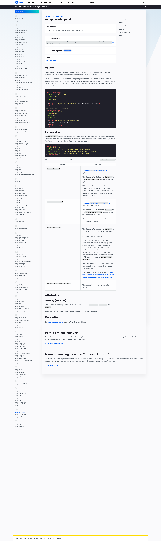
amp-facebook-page (21, 144)
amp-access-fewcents (22, 28)
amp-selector (19, 336)
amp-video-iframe (20, 393)
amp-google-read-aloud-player (25, 174)
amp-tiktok (18, 370)
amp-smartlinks (20, 346)
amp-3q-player (20, 21)
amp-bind (18, 80)
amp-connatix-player (21, 101)
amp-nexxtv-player (21, 278)
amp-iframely (19, 190)
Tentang (30, 2)
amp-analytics (19, 51)
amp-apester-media (21, 59)
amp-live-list (19, 247)
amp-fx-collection (20, 155)
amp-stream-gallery (21, 358)
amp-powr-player (20, 311)
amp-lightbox (19, 240)
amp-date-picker (20, 118)
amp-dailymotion (20, 111)
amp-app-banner (20, 61)
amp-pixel (18, 303)
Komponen (59, 16)
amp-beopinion (20, 77)
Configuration (124, 26)
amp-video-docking (21, 391)
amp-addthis (19, 49)
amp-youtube (19, 426)
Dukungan (88, 2)
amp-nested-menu (21, 273)
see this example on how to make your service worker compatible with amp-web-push (98, 274)
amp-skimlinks (19, 341)
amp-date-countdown (22, 113)
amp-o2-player (19, 285)
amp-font (18, 151)
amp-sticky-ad (19, 356)
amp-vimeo (18, 398)
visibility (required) (125, 32)
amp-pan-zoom (20, 299)
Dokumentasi (44, 2)
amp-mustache (20, 266)
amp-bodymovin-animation (23, 82)
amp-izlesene (19, 214)
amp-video (18, 395)
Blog (79, 2)
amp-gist (18, 170)
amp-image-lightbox (21, 195)
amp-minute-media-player (23, 261)
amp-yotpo (18, 424)
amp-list (17, 245)
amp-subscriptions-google (23, 360)
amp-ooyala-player (21, 289)
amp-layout (18, 235)
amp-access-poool (21, 32)
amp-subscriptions (21, 363)
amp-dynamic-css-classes (23, 122)
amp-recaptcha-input (22, 320)
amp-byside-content (21, 89)
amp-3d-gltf (19, 18)
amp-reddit (18, 322)
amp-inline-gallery (21, 205)
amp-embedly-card (21, 129)
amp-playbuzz (19, 306)
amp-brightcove (20, 87)
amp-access (19, 37)
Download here (95, 170)
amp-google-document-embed (24, 172)
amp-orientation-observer (23, 292)
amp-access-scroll (20, 35)
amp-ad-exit (19, 44)
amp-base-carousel (21, 75)
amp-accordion (20, 40)
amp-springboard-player (23, 353)
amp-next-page (20, 275)
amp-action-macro (21, 42)
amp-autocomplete (21, 68)
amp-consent (19, 104)
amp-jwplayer (19, 221)
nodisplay (67, 51)
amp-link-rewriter (20, 242)
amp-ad (17, 47)
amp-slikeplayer (20, 344)
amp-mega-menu (20, 256)
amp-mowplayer (20, 264)
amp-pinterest (19, 301)
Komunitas (58, 2)
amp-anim (18, 54)
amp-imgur (18, 202)
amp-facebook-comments (23, 139)
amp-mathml (19, 254)
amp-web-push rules (55, 322)
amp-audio (18, 63)
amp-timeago (19, 372)
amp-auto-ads (19, 66)
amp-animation (20, 56)
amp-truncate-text (21, 374)
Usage (121, 22)
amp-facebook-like (21, 141)
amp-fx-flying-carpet (21, 158)
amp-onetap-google (21, 287)
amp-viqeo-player (20, 403)
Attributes (122, 29)
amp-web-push (20, 412)
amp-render (19, 325)
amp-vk (17, 405)
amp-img (18, 200)
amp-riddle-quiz (20, 327)
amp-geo (18, 165)
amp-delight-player (21, 120)
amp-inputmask (20, 207)
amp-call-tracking (20, 96)
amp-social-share (20, 348)
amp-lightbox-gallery (21, 238)
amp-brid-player (20, 85)
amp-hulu (18, 181)
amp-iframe (19, 188)
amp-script (18, 334)
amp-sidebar (19, 339)
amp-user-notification (22, 384)
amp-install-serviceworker (23, 212)
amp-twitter (19, 377)
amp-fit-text (19, 148)
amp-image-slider (20, 198)
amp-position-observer (22, 308)
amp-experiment (20, 132)
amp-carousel (19, 99)
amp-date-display (20, 115)
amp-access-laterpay (21, 30)
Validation (122, 36)
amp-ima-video (20, 193)
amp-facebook (19, 146)
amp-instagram (20, 210)
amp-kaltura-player (21, 228)
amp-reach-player (20, 318)
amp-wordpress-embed (22, 417)
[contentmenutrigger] (131, 20)
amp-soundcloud (20, 351)
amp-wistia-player (21, 414)
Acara (70, 2)
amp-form (18, 153)
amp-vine (18, 400)
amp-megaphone (20, 259)
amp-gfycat (18, 167)
